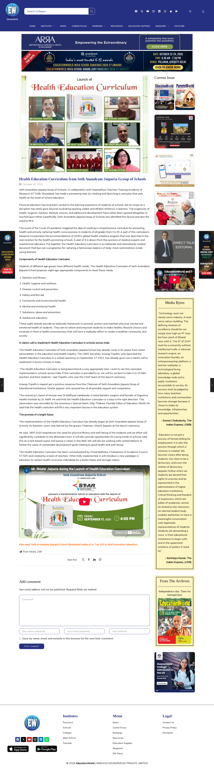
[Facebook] (136, 11)
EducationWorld (85, 763)
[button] (190, 11)
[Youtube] (147, 11)
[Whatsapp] (165, 11)
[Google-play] (176, 11)
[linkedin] (94, 560)
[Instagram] (153, 11)
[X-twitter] (141, 11)
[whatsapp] (99, 560)
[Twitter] (84, 560)
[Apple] (170, 11)
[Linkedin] (159, 11)
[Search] (92, 11)
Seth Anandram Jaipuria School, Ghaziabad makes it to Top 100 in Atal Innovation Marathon (84, 544)
